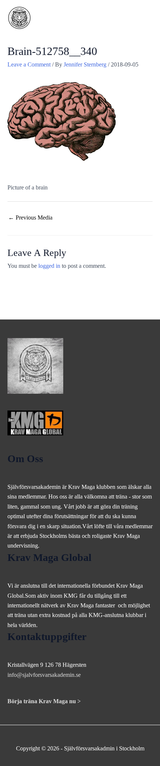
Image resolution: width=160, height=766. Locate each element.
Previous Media (30, 217)
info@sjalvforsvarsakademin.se (44, 675)
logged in (49, 266)
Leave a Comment (29, 64)
